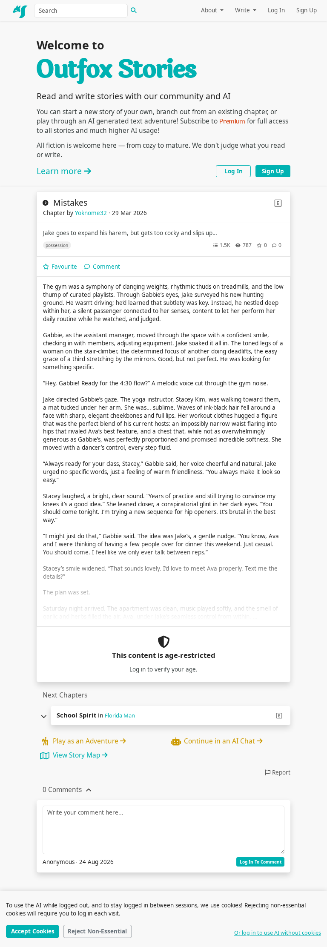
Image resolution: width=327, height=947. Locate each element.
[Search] (134, 10)
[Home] (20, 10)
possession (57, 245)
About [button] (210, 10)
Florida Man (120, 715)
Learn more (60, 171)
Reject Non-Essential (97, 931)
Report (280, 772)
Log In (276, 10)
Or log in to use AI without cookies (277, 932)
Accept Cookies (32, 931)
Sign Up (306, 10)
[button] (62, 790)
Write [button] (243, 10)
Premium (232, 121)
